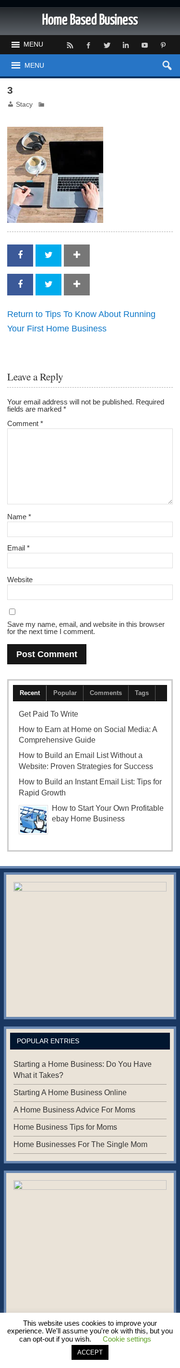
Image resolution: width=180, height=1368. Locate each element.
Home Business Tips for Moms (65, 1127)
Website (20, 579)
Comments (106, 692)
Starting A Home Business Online (70, 1092)
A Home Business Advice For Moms (74, 1110)
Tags (142, 692)
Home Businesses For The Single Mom (80, 1144)
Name (19, 516)
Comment (25, 423)
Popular (65, 692)
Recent (30, 692)
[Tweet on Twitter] (48, 255)
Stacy (24, 104)
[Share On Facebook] (20, 255)
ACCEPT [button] (90, 1352)
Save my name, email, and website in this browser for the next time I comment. (86, 628)
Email (18, 547)
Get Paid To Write (48, 714)
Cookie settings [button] (127, 1339)
